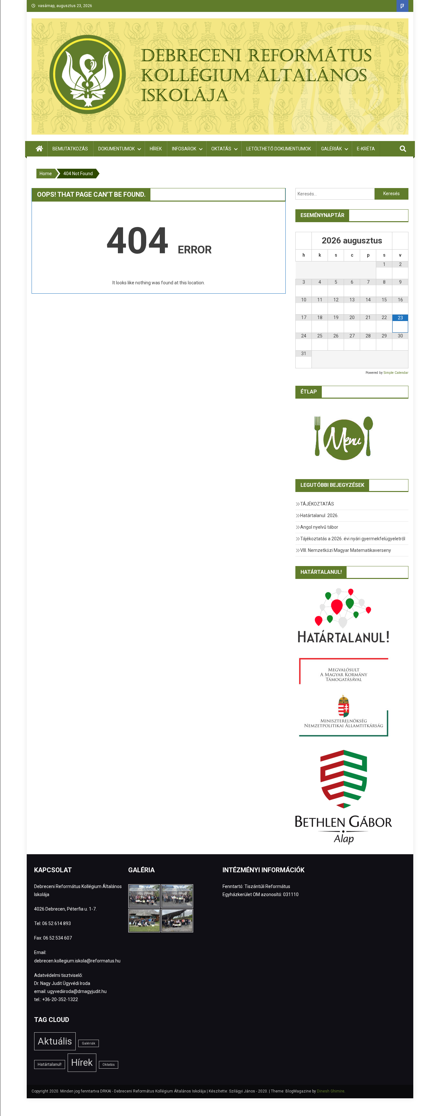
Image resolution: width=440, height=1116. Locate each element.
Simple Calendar (396, 373)
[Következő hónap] (400, 240)
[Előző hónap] (303, 240)
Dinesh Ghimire (330, 1091)
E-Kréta (366, 148)
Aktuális (55, 1041)
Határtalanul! (50, 1064)
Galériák (331, 148)
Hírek (156, 148)
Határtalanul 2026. (319, 515)
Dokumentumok (116, 148)
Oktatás (221, 148)
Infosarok (184, 148)
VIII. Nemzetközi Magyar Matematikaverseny (345, 550)
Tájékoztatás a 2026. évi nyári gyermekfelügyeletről (352, 538)
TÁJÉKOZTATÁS (317, 503)
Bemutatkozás (70, 148)
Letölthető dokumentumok (278, 148)
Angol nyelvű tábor (319, 527)
